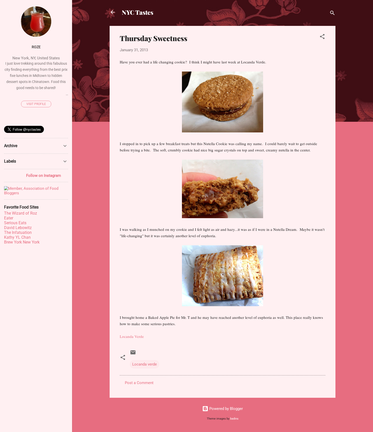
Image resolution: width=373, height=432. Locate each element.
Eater (8, 218)
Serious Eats (15, 222)
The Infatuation (18, 232)
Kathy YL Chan (17, 237)
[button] (322, 37)
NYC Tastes (137, 12)
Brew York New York (22, 242)
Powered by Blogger (225, 408)
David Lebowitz (18, 227)
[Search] (332, 14)
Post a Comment (139, 383)
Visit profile (36, 104)
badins (234, 418)
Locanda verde (144, 364)
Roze (36, 47)
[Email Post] (133, 354)
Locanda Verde (132, 336)
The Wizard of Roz (20, 213)
